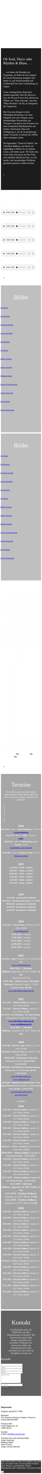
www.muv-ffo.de (21, 1095)
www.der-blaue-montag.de (21, 1076)
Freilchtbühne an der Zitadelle (21, 848)
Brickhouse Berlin (21, 856)
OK (2, 1472)
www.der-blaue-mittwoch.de (21, 1092)
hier (17, 754)
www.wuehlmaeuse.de (21, 1080)
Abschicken (5, 1387)
